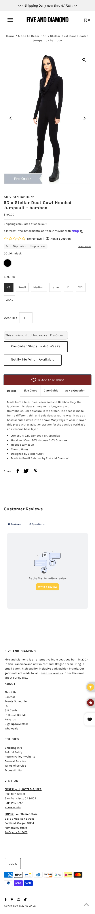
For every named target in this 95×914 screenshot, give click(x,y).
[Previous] (11, 118)
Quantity (10, 317)
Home (10, 36)
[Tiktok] (25, 899)
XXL (80, 287)
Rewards (10, 719)
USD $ (12, 863)
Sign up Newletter (16, 723)
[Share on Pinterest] (36, 471)
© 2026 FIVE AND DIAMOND (20, 906)
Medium (38, 287)
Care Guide (51, 390)
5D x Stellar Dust (19, 197)
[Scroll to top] (86, 905)
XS (8, 287)
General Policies (15, 761)
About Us (10, 692)
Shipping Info (13, 747)
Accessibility (13, 770)
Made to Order (29, 36)
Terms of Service (15, 765)
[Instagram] (18, 899)
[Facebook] (5, 899)
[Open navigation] (13, 19)
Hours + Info (13, 807)
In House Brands (16, 715)
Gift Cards (11, 710)
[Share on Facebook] (18, 471)
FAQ (7, 706)
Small (22, 287)
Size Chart (30, 390)
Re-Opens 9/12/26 (16, 832)
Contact (10, 696)
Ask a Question (75, 390)
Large (55, 287)
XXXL (9, 299)
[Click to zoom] (84, 60)
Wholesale (11, 728)
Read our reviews (52, 673)
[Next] (84, 118)
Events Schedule (16, 701)
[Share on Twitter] (26, 471)
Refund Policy (14, 752)
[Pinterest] (11, 899)
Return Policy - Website (20, 756)
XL (68, 287)
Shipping (9, 223)
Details (12, 390)
